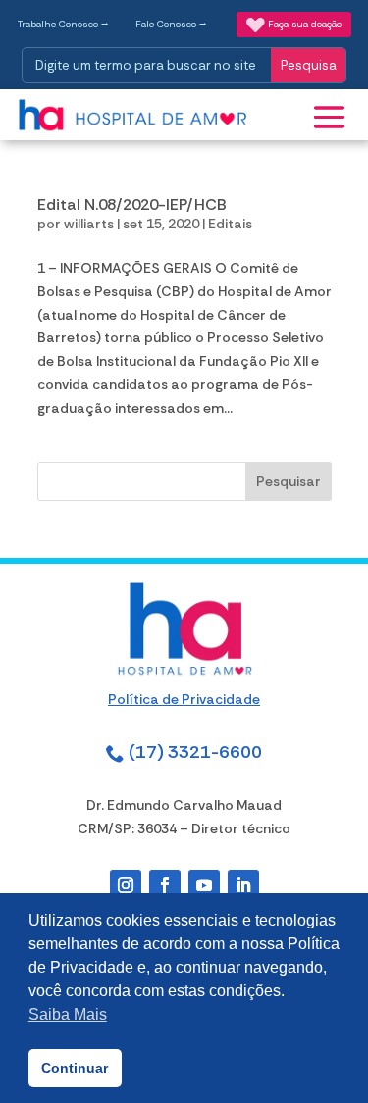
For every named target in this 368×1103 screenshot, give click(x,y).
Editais (230, 223)
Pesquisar (288, 481)
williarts (89, 223)
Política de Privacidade (184, 699)
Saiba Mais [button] (67, 1014)
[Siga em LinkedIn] (243, 885)
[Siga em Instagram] (125, 885)
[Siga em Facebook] (165, 885)
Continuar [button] (74, 1068)
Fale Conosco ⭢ (171, 24)
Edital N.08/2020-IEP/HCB (132, 204)
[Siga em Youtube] (204, 885)
